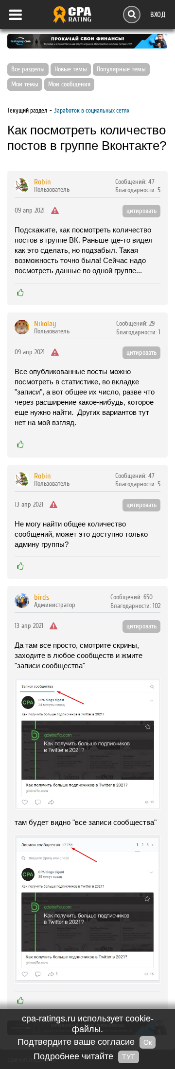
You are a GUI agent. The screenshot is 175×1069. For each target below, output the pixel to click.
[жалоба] (55, 211)
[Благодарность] (20, 292)
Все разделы (28, 69)
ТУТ (128, 1057)
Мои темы (24, 84)
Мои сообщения (69, 84)
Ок (147, 1042)
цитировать (141, 211)
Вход (157, 14)
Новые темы (70, 69)
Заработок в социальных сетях (91, 110)
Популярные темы (121, 69)
